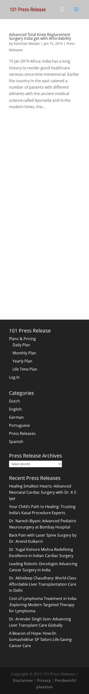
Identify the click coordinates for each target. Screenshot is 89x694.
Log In (14, 377)
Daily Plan (21, 344)
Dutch (14, 401)
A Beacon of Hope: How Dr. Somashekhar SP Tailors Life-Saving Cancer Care (40, 639)
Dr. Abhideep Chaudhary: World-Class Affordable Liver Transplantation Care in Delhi (42, 584)
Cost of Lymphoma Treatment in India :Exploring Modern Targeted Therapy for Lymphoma (42, 605)
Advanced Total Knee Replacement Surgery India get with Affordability (40, 36)
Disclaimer (23, 680)
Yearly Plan (22, 361)
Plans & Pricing (22, 338)
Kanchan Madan (27, 43)
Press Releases (22, 433)
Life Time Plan (25, 369)
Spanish (16, 441)
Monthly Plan (24, 353)
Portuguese (19, 425)
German (16, 417)
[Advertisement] (44, 164)
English (15, 409)
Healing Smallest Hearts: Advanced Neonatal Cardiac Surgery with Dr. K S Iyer (42, 492)
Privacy (44, 680)
